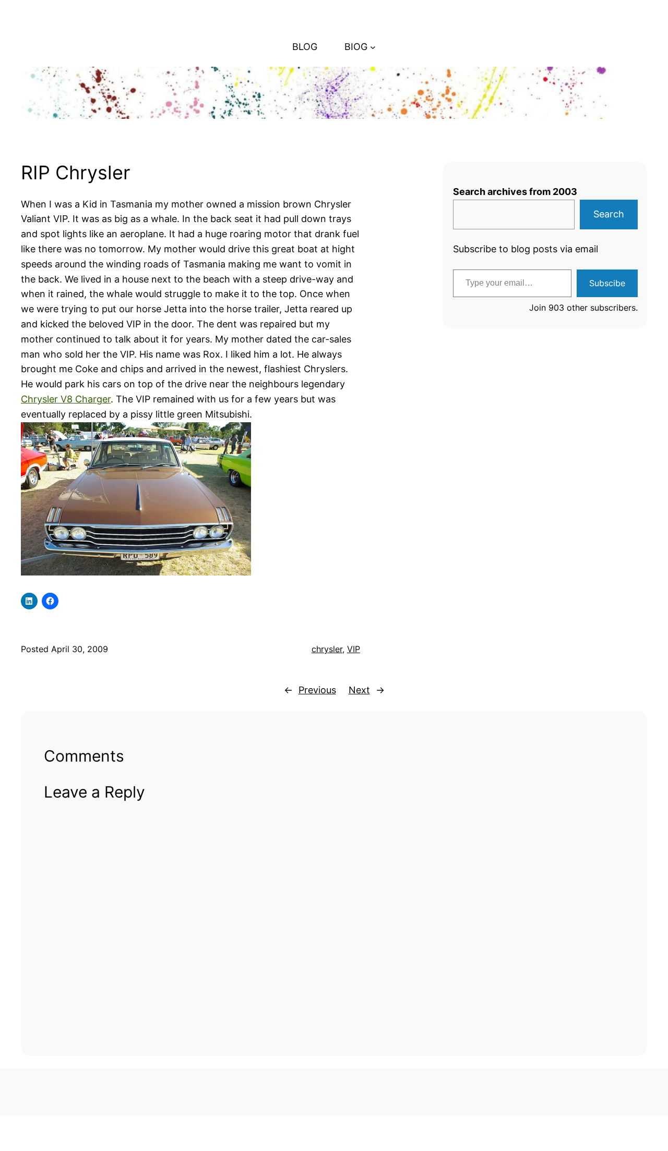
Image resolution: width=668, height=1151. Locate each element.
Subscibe (607, 283)
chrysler (327, 649)
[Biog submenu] (373, 47)
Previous (317, 689)
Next (359, 689)
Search (608, 214)
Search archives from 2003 (515, 191)
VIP (353, 649)
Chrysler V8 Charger (66, 399)
